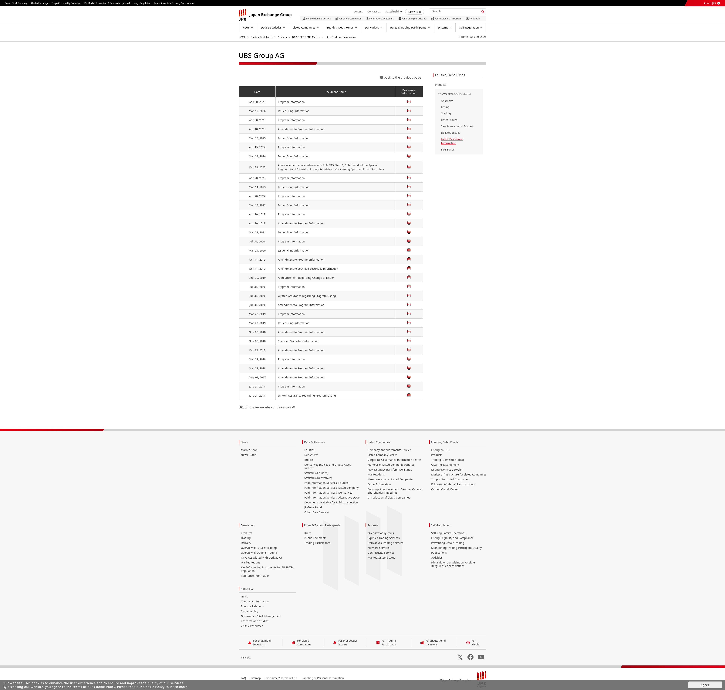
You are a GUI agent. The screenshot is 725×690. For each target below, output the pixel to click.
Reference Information (255, 575)
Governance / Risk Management (261, 616)
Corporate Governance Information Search (395, 460)
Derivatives (311, 455)
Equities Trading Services (384, 538)
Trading (446, 113)
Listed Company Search (382, 455)
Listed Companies (379, 442)
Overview (447, 100)
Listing (445, 107)
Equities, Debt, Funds (261, 37)
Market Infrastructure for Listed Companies (458, 474)
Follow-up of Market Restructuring (453, 484)
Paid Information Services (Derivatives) (328, 492)
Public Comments (315, 538)
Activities (437, 557)
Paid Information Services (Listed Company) (331, 487)
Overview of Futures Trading (259, 548)
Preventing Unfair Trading (447, 543)
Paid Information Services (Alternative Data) (331, 497)
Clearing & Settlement (445, 464)
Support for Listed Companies (450, 479)
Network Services (378, 548)
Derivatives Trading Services (385, 543)
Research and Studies (254, 621)
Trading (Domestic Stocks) (447, 460)
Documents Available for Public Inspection (331, 502)
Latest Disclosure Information (340, 37)
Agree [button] (705, 685)
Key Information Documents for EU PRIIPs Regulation (267, 569)
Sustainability (249, 611)
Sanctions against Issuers (457, 126)
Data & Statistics (314, 442)
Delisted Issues (450, 132)
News (244, 442)
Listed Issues (449, 120)
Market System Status (381, 557)
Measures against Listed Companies (391, 479)
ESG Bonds (448, 149)
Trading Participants (317, 543)
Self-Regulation (440, 525)
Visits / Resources (252, 626)
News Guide (248, 455)
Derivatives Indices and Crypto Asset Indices (327, 466)
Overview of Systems (381, 533)
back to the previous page (402, 77)
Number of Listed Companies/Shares (391, 464)
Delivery (246, 543)
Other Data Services (316, 512)
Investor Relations (252, 606)
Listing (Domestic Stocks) (446, 469)
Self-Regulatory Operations (448, 533)
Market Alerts (376, 474)
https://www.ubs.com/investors (269, 407)
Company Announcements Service (389, 450)
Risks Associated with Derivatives (262, 557)
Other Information (379, 484)
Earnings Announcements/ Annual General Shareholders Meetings (395, 490)
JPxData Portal (313, 507)
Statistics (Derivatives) (318, 478)
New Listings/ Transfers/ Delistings (390, 469)
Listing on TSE (440, 450)
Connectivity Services (381, 552)
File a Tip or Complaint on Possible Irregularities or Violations (453, 564)
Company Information (255, 601)
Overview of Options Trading (259, 552)
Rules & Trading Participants (322, 525)
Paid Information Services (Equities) (326, 483)
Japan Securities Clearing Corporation (174, 3)
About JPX (710, 3)
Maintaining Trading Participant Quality (456, 548)
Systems (373, 525)
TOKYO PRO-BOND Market (306, 37)
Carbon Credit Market (445, 489)
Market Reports (250, 562)
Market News (249, 450)
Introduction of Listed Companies (389, 497)
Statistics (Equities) (316, 473)
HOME (242, 37)
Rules (307, 533)
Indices (309, 460)
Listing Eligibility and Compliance (452, 538)
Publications (439, 552)
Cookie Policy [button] (154, 687)
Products (282, 37)
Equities (309, 450)
